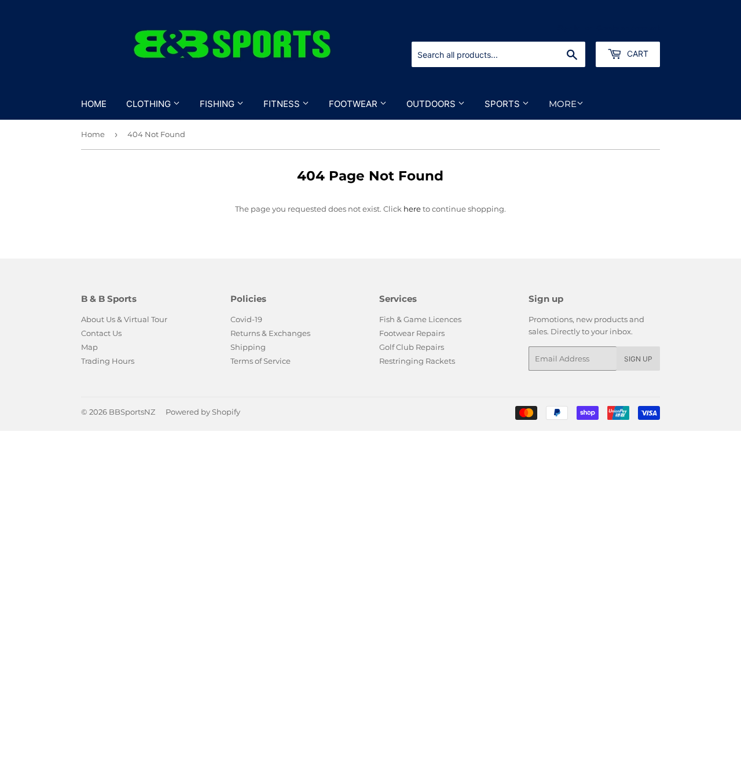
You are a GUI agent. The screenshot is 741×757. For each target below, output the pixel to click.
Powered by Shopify (203, 411)
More (563, 103)
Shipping (248, 347)
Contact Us (101, 333)
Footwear (354, 103)
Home (94, 103)
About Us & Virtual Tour (124, 319)
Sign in (569, 28)
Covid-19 (246, 319)
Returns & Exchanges (270, 333)
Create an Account (628, 28)
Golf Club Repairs (411, 347)
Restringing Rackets (417, 360)
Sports (503, 103)
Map (89, 347)
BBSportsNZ (132, 411)
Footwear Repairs (412, 333)
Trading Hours (107, 360)
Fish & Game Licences (420, 319)
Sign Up (638, 359)
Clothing (149, 103)
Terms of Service (260, 360)
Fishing (218, 103)
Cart (636, 53)
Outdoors (432, 103)
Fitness (282, 103)
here (412, 208)
